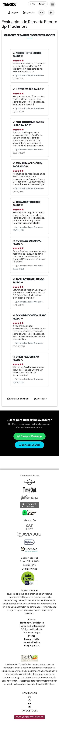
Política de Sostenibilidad (32, 625)
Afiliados (31, 619)
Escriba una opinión (19, 398)
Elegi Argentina (31, 645)
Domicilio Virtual (29, 568)
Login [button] (14, 12)
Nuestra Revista (32, 642)
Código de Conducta (31, 629)
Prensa (31, 635)
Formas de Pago (31, 632)
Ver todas (41, 398)
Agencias (30, 12)
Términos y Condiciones (32, 622)
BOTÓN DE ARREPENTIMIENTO (29, 717)
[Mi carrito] (51, 13)
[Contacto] (41, 13)
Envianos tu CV (31, 639)
